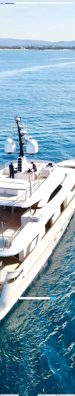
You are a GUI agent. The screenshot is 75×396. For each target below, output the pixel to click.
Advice (48, 2)
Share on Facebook (74, 238)
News (54, 2)
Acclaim (57, 2)
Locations (39, 2)
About (61, 2)
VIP (72, 2)
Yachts (51, 2)
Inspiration (44, 2)
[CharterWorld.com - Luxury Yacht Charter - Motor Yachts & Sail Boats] (7, 3)
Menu (74, 3)
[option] (37, 198)
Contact (64, 2)
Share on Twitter (74, 239)
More (68, 2)
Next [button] (74, 198)
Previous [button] (1, 198)
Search (70, 3)
